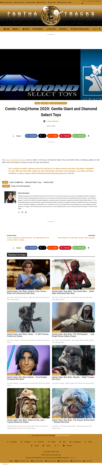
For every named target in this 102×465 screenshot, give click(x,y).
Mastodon (5, 464)
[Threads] (26, 212)
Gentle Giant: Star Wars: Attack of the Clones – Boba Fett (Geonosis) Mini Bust (27, 292)
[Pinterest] (86, 1)
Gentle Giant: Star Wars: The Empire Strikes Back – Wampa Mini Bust (73, 421)
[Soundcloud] (92, 1)
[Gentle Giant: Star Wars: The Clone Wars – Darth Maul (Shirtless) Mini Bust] (73, 274)
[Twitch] (98, 1)
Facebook (14, 442)
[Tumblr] (96, 1)
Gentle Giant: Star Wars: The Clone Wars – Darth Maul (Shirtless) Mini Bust (73, 292)
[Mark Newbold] (44, 121)
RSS (64, 442)
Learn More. (72, 458)
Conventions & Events (58, 103)
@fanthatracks (63, 435)
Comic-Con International (20, 186)
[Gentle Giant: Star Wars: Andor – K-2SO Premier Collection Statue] (28, 317)
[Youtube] (82, 3)
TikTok (90, 442)
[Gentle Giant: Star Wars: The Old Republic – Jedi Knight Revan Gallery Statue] (73, 317)
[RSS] (90, 1)
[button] (97, 29)
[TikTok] (94, 1)
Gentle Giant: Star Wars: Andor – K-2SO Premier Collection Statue (28, 335)
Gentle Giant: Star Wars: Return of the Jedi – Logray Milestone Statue (26, 421)
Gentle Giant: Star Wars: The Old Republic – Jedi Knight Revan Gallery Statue (73, 335)
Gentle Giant (49, 182)
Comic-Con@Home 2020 (14, 160)
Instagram (27, 442)
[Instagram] (84, 1)
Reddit (53, 442)
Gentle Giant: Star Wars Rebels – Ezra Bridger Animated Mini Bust (27, 378)
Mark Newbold (53, 121)
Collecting (44, 103)
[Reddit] (88, 1)
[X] (100, 1)
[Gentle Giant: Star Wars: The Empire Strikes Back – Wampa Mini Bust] (73, 403)
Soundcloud (76, 442)
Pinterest (41, 442)
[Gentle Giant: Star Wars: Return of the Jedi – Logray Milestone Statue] (28, 403)
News (37, 103)
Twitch (48, 445)
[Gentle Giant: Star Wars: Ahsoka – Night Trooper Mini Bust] (73, 360)
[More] (88, 136)
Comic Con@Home (16, 182)
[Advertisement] (51, 39)
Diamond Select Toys (33, 182)
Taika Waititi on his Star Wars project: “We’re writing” (76, 238)
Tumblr (36, 445)
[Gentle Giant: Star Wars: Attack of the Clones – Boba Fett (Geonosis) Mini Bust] (28, 274)
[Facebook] (82, 1)
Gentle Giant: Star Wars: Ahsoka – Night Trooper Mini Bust (73, 378)
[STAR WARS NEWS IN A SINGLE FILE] (51, 16)
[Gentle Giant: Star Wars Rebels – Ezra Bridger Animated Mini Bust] (28, 360)
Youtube (69, 445)
